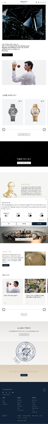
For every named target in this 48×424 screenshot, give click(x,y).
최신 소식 (24, 314)
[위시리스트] (41, 2)
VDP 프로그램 (35, 415)
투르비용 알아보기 (6, 54)
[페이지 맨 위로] (44, 390)
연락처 (33, 402)
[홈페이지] (24, 2)
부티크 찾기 (24, 375)
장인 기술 (19, 402)
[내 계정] (43, 2)
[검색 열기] (45, 2)
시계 (3, 400)
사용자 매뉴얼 (35, 408)
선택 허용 (24, 223)
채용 (18, 408)
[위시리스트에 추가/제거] (21, 101)
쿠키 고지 (19, 417)
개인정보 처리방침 (26, 415)
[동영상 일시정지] (22, 37)
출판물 (18, 404)
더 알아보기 (5, 265)
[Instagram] (3, 392)
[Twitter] (9, 392)
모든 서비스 (34, 400)
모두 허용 (39, 223)
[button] (19, 101)
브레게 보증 (34, 412)
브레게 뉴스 (19, 400)
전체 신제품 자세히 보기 (24, 134)
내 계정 (33, 404)
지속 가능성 (19, 406)
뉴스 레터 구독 (20, 410)
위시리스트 (34, 406)
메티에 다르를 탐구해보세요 (24, 163)
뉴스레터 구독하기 (24, 334)
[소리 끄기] (26, 37)
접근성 (41, 415)
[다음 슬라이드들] (44, 129)
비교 (33, 410)
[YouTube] (13, 392)
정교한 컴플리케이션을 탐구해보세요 (24, 239)
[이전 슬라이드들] (3, 129)
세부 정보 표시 (41, 219)
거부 (9, 223)
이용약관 (19, 415)
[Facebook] (6, 392)
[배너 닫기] (46, 198)
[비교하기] (38, 2)
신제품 (3, 402)
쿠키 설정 (25, 417)
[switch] (18, 216)
